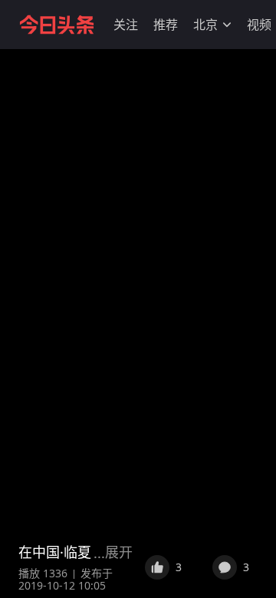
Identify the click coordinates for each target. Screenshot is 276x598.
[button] (125, 24)
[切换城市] (227, 24)
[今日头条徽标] (56, 24)
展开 (119, 552)
